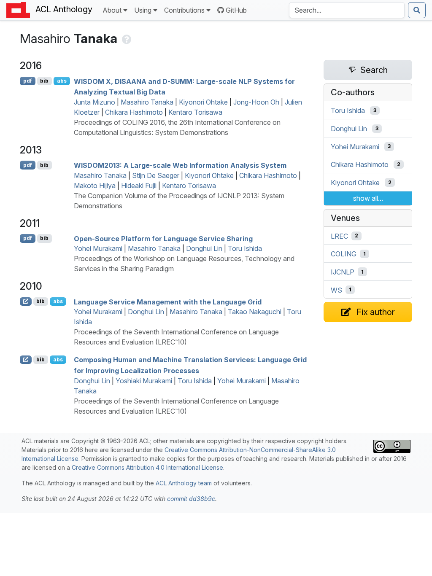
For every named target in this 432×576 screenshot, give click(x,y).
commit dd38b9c (191, 498)
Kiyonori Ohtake (203, 102)
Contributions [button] (184, 10)
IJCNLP (342, 272)
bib (44, 81)
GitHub (236, 10)
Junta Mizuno (94, 102)
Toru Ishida (245, 248)
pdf (27, 81)
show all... (368, 198)
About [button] (112, 10)
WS (336, 289)
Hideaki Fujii (139, 185)
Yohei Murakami (98, 248)
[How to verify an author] (126, 38)
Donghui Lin (204, 248)
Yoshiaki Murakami (144, 381)
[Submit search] (417, 10)
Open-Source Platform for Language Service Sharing (163, 238)
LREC (339, 235)
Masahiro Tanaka (147, 102)
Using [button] (142, 10)
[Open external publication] (26, 301)
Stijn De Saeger (155, 175)
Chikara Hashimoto (134, 112)
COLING (343, 254)
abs (62, 81)
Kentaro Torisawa (195, 112)
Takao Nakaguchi (254, 311)
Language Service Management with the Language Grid (168, 301)
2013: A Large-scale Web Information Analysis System (180, 165)
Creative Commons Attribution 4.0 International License (147, 467)
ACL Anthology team (184, 483)
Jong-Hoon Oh (256, 102)
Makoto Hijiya (95, 185)
